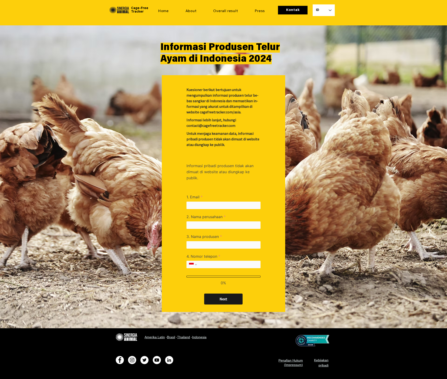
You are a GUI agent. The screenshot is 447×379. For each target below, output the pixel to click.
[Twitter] (144, 360)
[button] (191, 11)
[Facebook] (120, 360)
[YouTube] (157, 360)
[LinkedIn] (169, 360)
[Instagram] (132, 360)
